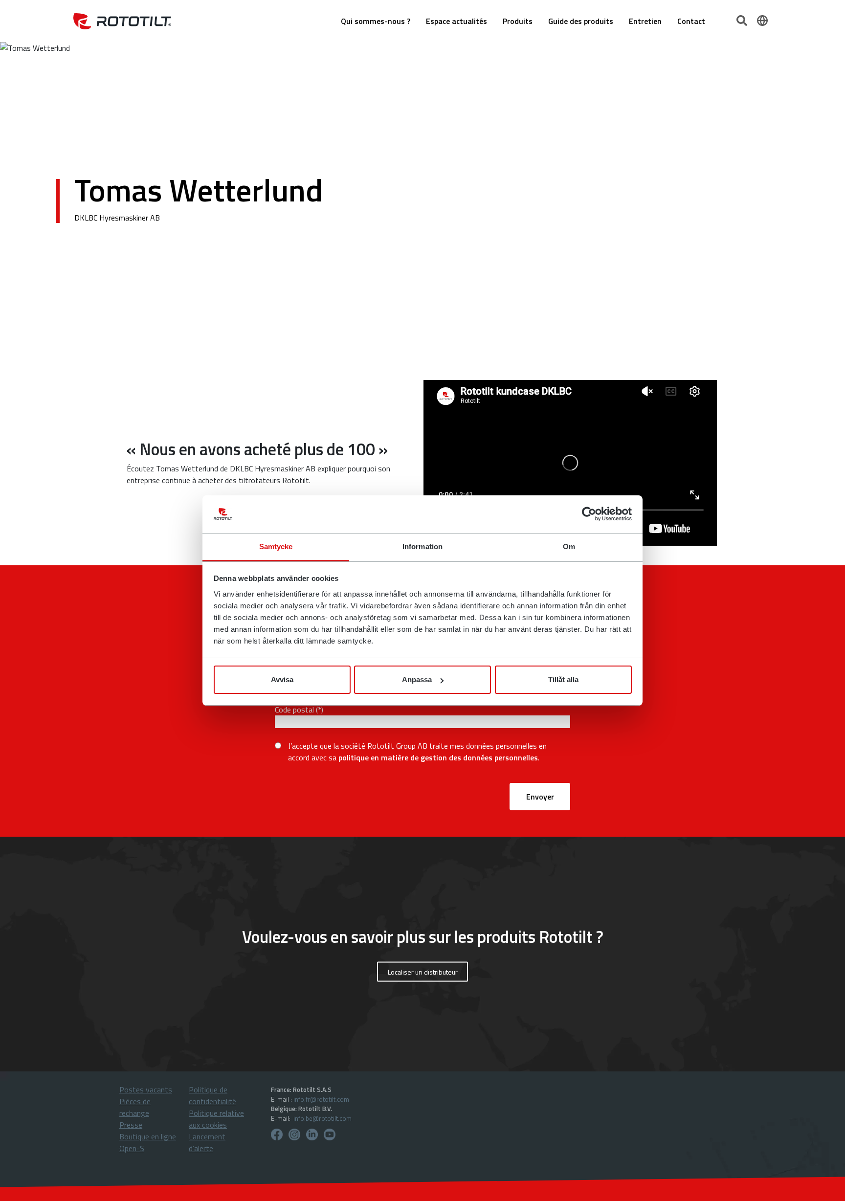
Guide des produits (580, 21)
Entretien (645, 21)
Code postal (294, 709)
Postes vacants (145, 1089)
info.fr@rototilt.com (321, 1099)
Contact (691, 21)
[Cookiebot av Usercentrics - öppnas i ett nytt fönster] (589, 514)
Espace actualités (456, 21)
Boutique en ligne (147, 1136)
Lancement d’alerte (207, 1142)
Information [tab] (422, 546)
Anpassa (417, 679)
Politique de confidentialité (212, 1095)
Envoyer (540, 796)
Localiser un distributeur (423, 972)
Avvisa (282, 679)
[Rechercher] (743, 19)
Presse (130, 1125)
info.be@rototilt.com (322, 1118)
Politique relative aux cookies (216, 1119)
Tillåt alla (563, 679)
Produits (518, 21)
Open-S (131, 1148)
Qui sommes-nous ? (375, 21)
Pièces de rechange (135, 1107)
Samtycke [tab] (276, 546)
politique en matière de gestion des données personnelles (438, 757)
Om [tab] (569, 546)
